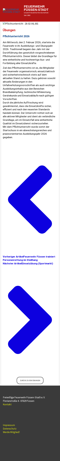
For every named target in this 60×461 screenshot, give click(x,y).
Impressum (9, 425)
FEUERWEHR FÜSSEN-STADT (36, 8)
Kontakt (7, 404)
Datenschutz (9, 428)
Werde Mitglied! (11, 432)
